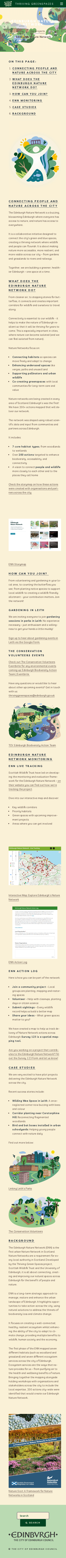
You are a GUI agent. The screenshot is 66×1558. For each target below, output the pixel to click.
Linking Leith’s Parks (20, 1188)
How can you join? (30, 93)
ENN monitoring (27, 100)
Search (34, 1523)
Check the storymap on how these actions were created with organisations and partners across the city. (33, 488)
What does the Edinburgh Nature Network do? (29, 83)
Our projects (37, 31)
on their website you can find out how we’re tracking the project (35, 785)
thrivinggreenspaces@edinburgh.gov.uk (32, 695)
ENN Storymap (17, 564)
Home (20, 31)
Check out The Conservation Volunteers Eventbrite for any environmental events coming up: (32, 666)
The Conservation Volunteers (26, 1231)
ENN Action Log (18, 962)
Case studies (24, 107)
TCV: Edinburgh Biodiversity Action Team (32, 745)
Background (24, 113)
